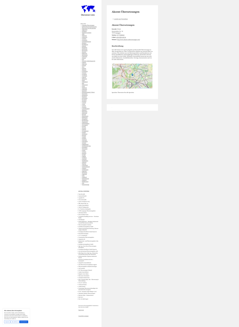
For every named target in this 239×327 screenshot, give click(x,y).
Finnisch (84, 68)
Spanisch (84, 153)
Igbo (83, 83)
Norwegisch (85, 125)
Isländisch (84, 87)
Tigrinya (84, 163)
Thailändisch (85, 160)
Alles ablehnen (15, 321)
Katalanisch (85, 95)
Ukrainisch (84, 172)
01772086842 (120, 35)
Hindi (83, 80)
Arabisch (84, 38)
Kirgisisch (84, 96)
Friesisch (84, 73)
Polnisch (84, 129)
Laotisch (84, 102)
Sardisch (84, 138)
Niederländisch (85, 123)
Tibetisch (84, 162)
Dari (83, 59)
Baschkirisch (85, 44)
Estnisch (84, 65)
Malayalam (84, 111)
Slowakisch (84, 147)
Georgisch (84, 74)
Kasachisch (84, 93)
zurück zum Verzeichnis (121, 19)
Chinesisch (84, 56)
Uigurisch (84, 171)
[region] (16, 317)
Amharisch (84, 37)
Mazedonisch (85, 116)
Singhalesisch (85, 144)
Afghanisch (84, 29)
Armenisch (84, 40)
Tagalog (84, 156)
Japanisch (84, 90)
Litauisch (84, 107)
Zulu (83, 183)
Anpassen (7, 321)
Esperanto (84, 64)
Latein (83, 104)
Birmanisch (84, 50)
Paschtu (84, 126)
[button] (132, 75)
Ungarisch (84, 174)
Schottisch (84, 140)
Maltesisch (84, 113)
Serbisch (84, 143)
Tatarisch (84, 159)
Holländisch (85, 82)
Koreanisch (84, 98)
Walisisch (84, 180)
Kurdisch (84, 101)
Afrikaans (84, 31)
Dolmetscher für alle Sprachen (89, 26)
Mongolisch (84, 119)
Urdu (83, 175)
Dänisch (84, 58)
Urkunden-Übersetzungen (88, 25)
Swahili (84, 155)
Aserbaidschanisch (86, 41)
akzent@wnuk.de (121, 37)
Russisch (84, 135)
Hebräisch (84, 79)
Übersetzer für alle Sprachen (89, 28)
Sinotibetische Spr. (86, 146)
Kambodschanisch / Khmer (88, 92)
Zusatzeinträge (85, 184)
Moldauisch (85, 117)
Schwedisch (85, 141)
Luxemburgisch (86, 108)
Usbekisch (84, 177)
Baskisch (84, 46)
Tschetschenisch (86, 166)
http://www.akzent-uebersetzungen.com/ (128, 39)
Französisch (85, 71)
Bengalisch (84, 47)
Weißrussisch (85, 181)
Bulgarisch (84, 53)
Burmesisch (85, 55)
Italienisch (84, 89)
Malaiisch (84, 110)
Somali (83, 150)
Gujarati (84, 77)
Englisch (84, 62)
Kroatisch (84, 99)
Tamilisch (84, 158)
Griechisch (84, 76)
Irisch (83, 86)
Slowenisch (84, 149)
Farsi (83, 67)
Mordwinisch (85, 120)
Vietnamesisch (85, 178)
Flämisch (84, 70)
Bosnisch (84, 52)
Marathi (84, 114)
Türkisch (84, 168)
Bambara (84, 43)
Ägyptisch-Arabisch (86, 32)
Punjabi (84, 132)
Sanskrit (84, 137)
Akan (83, 34)
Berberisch (84, 49)
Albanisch (84, 35)
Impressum (81, 310)
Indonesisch (85, 85)
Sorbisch (84, 152)
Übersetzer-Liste (88, 15)
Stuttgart (118, 33)
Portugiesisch (85, 131)
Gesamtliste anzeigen (83, 316)
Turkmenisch (85, 169)
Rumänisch (84, 134)
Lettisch (84, 105)
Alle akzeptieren (23, 321)
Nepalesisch (85, 122)
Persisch (84, 128)
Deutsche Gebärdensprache (88, 61)
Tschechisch (85, 165)
